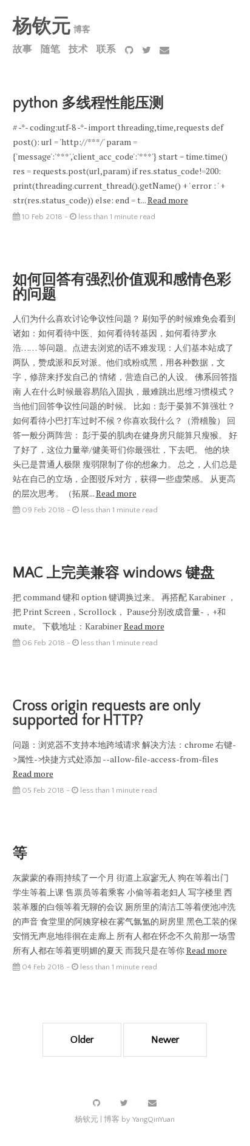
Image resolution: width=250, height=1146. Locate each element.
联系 (106, 49)
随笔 (50, 49)
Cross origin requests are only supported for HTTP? (106, 713)
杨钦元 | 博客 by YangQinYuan (125, 1119)
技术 (78, 49)
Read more (167, 200)
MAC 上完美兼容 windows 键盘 (114, 573)
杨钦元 (42, 26)
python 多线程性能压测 (88, 103)
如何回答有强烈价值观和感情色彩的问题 (122, 287)
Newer (165, 1039)
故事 (22, 49)
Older (81, 1039)
